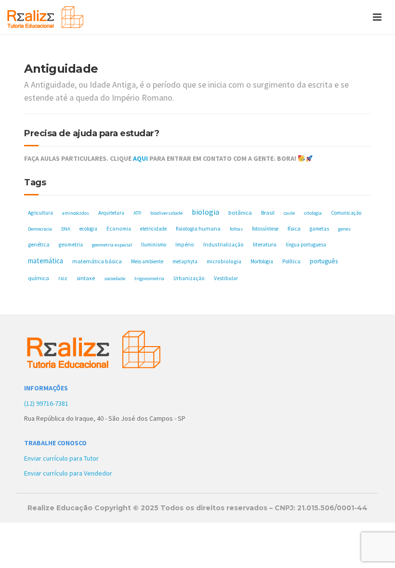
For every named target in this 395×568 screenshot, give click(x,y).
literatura (264, 244)
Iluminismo (153, 244)
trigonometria (149, 278)
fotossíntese (265, 228)
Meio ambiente (147, 261)
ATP (137, 213)
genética (39, 244)
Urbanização (189, 278)
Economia (118, 228)
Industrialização (223, 244)
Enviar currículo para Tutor (61, 458)
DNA (65, 229)
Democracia (40, 229)
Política (291, 261)
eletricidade (153, 228)
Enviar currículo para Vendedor (68, 473)
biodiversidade (166, 213)
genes (344, 229)
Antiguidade (61, 69)
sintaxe (86, 278)
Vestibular (226, 278)
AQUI (140, 158)
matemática (45, 260)
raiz (62, 278)
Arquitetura (111, 212)
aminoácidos (75, 213)
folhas (236, 229)
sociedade (114, 278)
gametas (319, 228)
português (324, 261)
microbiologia (224, 261)
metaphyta (185, 261)
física (294, 228)
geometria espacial (112, 245)
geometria (71, 244)
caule (289, 213)
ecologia (88, 228)
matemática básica (97, 261)
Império (184, 244)
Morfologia (261, 261)
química (38, 278)
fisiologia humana (198, 228)
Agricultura (40, 212)
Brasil (268, 212)
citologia (313, 213)
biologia (205, 212)
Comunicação (346, 212)
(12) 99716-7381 (46, 403)
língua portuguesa (306, 244)
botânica (240, 212)
